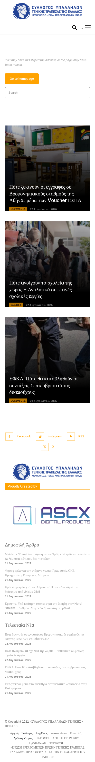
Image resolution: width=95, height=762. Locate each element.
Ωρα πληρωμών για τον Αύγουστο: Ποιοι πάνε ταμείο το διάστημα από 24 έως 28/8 (41, 589)
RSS (81, 436)
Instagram (55, 436)
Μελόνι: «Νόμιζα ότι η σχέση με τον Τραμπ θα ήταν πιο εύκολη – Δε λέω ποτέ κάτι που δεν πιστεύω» (47, 556)
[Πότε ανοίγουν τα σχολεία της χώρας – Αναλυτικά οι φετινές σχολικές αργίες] (47, 264)
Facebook (24, 436)
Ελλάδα (15, 305)
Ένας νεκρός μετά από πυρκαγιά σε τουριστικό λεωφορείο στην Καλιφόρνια (46, 686)
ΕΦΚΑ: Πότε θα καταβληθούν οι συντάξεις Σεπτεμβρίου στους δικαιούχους (43, 385)
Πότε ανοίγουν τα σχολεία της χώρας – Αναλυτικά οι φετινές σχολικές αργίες (40, 289)
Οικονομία (18, 209)
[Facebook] (9, 436)
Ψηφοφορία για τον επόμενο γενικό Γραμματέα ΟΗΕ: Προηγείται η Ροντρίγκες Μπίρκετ (40, 572)
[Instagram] (40, 436)
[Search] (85, 92)
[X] (45, 447)
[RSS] (71, 436)
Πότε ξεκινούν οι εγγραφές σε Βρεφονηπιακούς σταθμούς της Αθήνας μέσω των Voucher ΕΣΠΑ (45, 193)
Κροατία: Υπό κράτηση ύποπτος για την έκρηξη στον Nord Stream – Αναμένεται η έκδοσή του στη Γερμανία (43, 605)
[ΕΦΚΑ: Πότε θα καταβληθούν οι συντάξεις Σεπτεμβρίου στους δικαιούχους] (47, 360)
